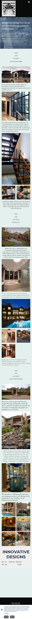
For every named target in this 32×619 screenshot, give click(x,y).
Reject (12, 617)
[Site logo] (9, 9)
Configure (6, 613)
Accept (6, 617)
